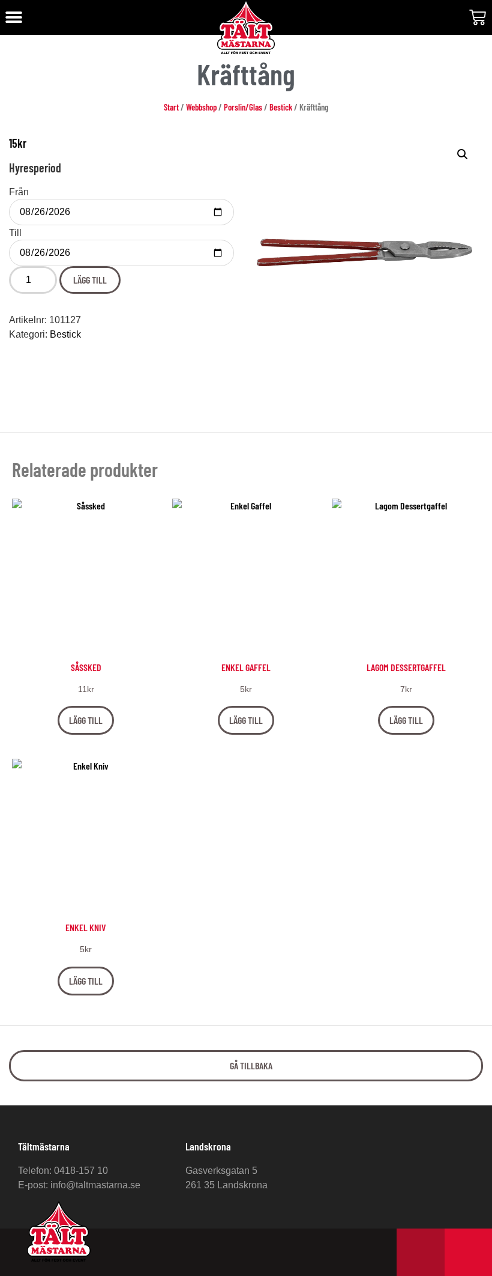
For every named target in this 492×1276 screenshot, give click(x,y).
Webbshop (201, 107)
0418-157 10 (81, 1170)
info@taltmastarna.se (95, 1185)
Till (15, 233)
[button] (13, 17)
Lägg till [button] (86, 720)
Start (171, 107)
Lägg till (90, 279)
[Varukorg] (477, 17)
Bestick (280, 107)
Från (19, 192)
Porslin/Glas (243, 107)
